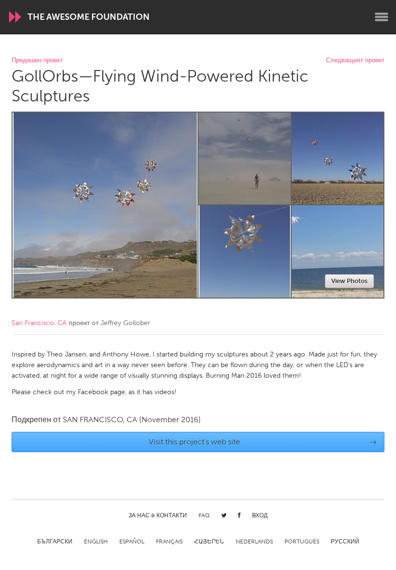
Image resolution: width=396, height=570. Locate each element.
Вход (260, 515)
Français (169, 541)
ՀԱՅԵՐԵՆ (209, 541)
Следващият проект (355, 60)
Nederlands (254, 541)
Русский (345, 541)
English (96, 541)
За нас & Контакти (157, 515)
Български (54, 541)
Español (131, 541)
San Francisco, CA (39, 323)
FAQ (204, 515)
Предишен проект (37, 60)
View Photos (349, 281)
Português (301, 541)
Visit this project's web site (263, 441)
